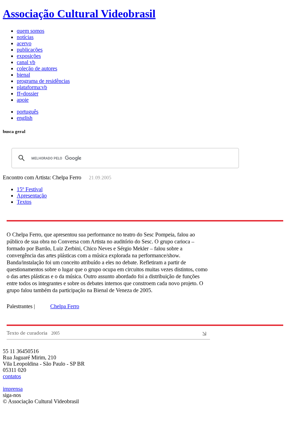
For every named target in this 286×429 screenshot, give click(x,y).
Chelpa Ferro (64, 306)
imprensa (13, 389)
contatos (12, 376)
